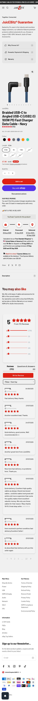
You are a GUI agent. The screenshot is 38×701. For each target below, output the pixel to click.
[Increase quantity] (12, 173)
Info (3, 608)
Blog (3, 629)
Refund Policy (25, 590)
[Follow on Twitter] (8, 666)
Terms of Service (26, 583)
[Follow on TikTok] (25, 666)
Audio (4, 597)
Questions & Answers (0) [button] (26, 367)
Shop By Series (7, 583)
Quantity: (5, 169)
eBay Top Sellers (7, 636)
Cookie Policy (25, 601)
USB (3, 590)
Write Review (18, 375)
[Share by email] (19, 265)
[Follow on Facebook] (3, 666)
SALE (4, 605)
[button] (8, 127)
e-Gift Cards (6, 622)
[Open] (5, 695)
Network (5, 601)
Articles (4, 633)
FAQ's (4, 625)
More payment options (19, 194)
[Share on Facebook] (9, 265)
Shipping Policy (26, 586)
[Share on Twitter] (12, 265)
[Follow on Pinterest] (19, 666)
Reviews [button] (10, 367)
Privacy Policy (25, 597)
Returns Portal (26, 594)
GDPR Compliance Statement (27, 606)
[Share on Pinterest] (16, 265)
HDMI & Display (7, 594)
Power (4, 586)
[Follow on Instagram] (14, 666)
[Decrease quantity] (4, 173)
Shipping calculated (15, 164)
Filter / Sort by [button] (11, 382)
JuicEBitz (5, 108)
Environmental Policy (28, 611)
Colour (4, 136)
